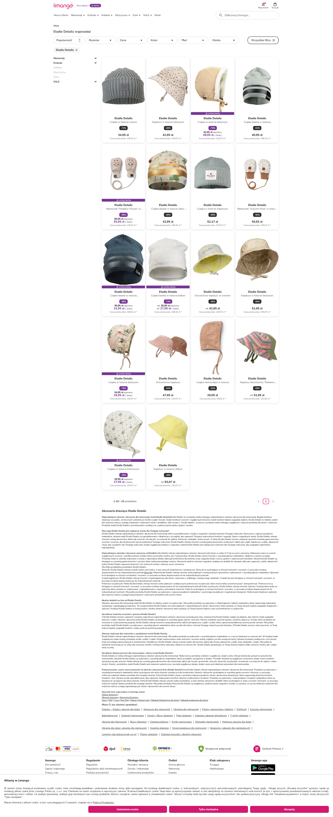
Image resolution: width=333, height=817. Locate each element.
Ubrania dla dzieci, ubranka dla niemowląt (124, 728)
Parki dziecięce (183, 715)
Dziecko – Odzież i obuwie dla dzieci (121, 709)
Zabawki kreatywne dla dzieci (194, 700)
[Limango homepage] (64, 5)
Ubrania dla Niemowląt (114, 721)
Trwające (214, 764)
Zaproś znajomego (55, 768)
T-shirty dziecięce (239, 715)
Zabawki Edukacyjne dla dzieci (165, 700)
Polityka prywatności (97, 772)
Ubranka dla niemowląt (186, 709)
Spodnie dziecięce (159, 728)
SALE (56, 81)
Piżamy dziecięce (148, 734)
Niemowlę (59, 58)
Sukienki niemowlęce (132, 715)
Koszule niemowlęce (261, 709)
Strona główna (177, 764)
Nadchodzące (217, 768)
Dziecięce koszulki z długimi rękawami (181, 734)
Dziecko (57, 63)
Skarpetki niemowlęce (207, 721)
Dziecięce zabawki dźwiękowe (211, 715)
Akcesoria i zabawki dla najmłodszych (230, 728)
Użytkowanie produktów (140, 772)
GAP (110, 700)
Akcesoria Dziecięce (129, 697)
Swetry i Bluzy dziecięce (160, 715)
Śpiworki (148, 572)
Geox (104, 700)
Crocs (117, 700)
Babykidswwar (110, 715)
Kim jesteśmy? (53, 764)
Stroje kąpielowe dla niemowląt (189, 728)
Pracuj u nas (51, 772)
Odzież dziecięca (109, 694)
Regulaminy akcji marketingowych (104, 768)
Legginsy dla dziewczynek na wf (119, 734)
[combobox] (247, 15)
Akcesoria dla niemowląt (156, 709)
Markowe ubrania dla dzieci (236, 721)
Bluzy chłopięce (138, 721)
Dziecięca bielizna (159, 721)
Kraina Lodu (144, 700)
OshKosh (242, 709)
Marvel (133, 700)
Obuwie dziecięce (110, 697)
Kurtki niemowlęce (182, 721)
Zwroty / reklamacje (138, 768)
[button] (275, 5)
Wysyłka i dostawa (137, 764)
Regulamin (92, 764)
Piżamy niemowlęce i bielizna (217, 709)
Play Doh (124, 700)
